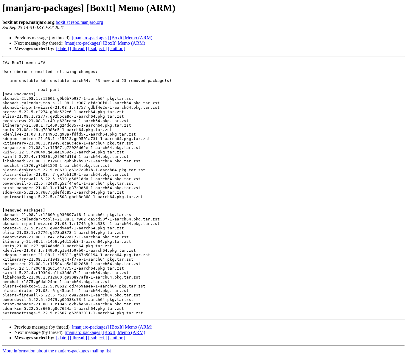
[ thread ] (78, 48)
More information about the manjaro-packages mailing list (56, 350)
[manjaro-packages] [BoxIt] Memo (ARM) (112, 37)
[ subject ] (97, 48)
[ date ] (62, 48)
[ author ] (116, 48)
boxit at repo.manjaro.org (79, 22)
